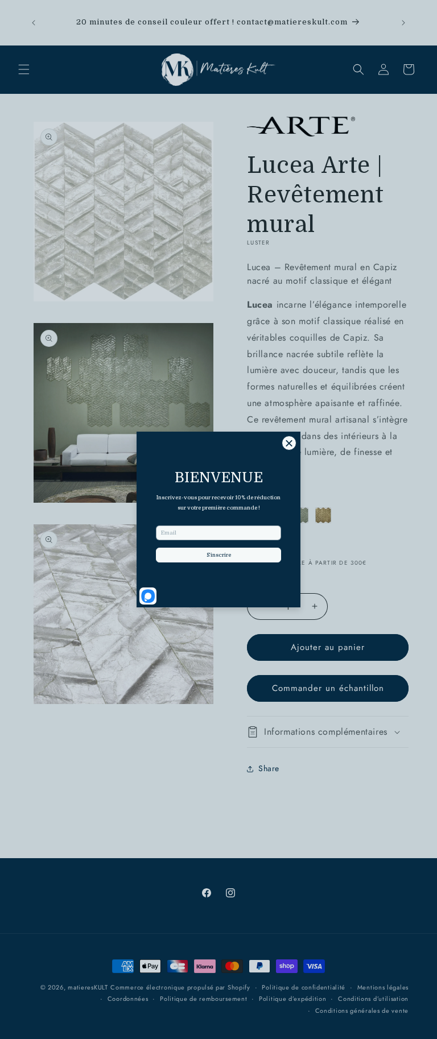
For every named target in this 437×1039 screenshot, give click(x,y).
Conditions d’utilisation (373, 998)
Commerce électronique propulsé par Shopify (180, 987)
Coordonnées (128, 998)
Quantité (261, 580)
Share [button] (268, 768)
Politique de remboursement (203, 998)
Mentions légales (383, 987)
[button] (23, 69)
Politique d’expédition (292, 998)
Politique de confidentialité (303, 987)
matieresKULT (88, 987)
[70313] (323, 515)
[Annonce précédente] (33, 22)
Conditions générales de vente (362, 1010)
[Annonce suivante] (403, 22)
